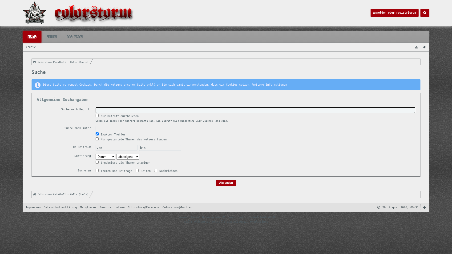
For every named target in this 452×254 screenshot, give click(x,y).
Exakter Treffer (112, 134)
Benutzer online (112, 207)
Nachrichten (168, 171)
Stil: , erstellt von (226, 221)
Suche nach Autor (78, 128)
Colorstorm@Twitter (177, 207)
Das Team (75, 36)
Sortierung (82, 156)
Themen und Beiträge (115, 171)
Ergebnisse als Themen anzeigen (124, 162)
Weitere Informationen (269, 84)
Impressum (33, 207)
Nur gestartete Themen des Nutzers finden (133, 139)
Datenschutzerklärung (60, 207)
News (32, 36)
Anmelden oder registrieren (394, 12)
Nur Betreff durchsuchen (119, 116)
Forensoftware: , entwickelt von (226, 217)
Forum (52, 36)
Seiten (145, 171)
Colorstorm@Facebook (143, 207)
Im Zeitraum (82, 147)
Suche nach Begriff (76, 109)
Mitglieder (88, 207)
